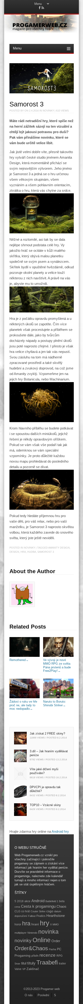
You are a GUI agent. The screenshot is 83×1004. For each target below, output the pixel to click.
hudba (31, 551)
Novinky (48, 110)
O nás (29, 995)
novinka (48, 931)
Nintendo (32, 932)
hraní (35, 924)
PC (59, 949)
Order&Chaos (31, 948)
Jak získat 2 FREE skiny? (47, 733)
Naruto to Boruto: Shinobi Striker (54, 703)
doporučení (21, 916)
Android (37, 901)
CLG (17, 911)
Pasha (52, 949)
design (14, 551)
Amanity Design (59, 547)
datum (57, 911)
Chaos (61, 906)
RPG (59, 955)
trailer (62, 963)
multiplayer (21, 932)
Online (41, 940)
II (51, 924)
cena (17, 906)
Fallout (32, 916)
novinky (23, 940)
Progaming (22, 955)
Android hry (60, 831)
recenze (47, 955)
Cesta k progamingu (38, 906)
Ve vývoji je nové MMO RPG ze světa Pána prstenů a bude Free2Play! (57, 665)
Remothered (19, 660)
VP (24, 969)
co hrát (25, 911)
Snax (17, 963)
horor (18, 924)
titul (23, 963)
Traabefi (47, 962)
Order (55, 941)
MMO (56, 924)
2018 (20, 901)
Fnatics (40, 916)
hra (23, 551)
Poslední (43, 995)
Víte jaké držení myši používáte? (44, 771)
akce (27, 901)
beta (62, 901)
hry (44, 923)
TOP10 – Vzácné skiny (45, 805)
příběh (35, 955)
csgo (49, 911)
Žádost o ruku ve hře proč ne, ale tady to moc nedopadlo (23, 705)
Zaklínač (33, 969)
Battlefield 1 (51, 901)
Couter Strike (38, 911)
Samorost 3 (45, 551)
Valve (18, 969)
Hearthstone (55, 916)
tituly (31, 963)
